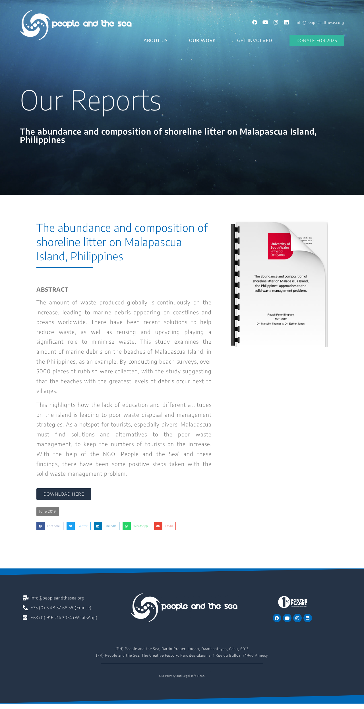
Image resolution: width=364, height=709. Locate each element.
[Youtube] (265, 22)
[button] (47, 511)
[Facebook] (255, 22)
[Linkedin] (286, 22)
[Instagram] (276, 22)
